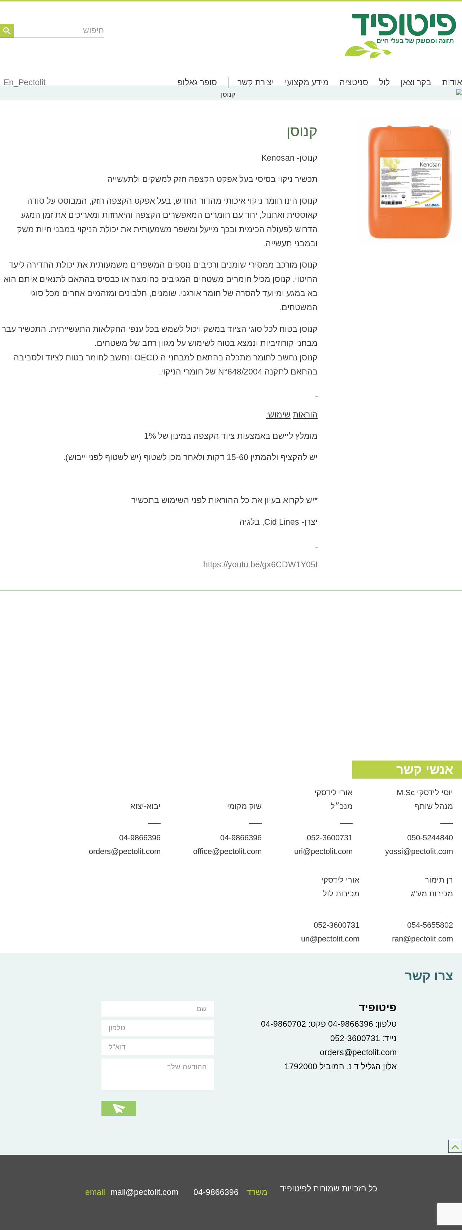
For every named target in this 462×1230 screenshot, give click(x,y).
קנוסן (302, 131)
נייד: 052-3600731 (363, 1038)
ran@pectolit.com (422, 938)
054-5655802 (430, 925)
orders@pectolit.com (125, 851)
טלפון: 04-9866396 (362, 1023)
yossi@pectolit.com (419, 851)
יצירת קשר (255, 82)
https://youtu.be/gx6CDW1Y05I (260, 564)
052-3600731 (330, 837)
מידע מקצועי (307, 82)
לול (384, 82)
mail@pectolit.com (131, 1192)
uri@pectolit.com (323, 851)
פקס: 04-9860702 (293, 1023)
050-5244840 (430, 837)
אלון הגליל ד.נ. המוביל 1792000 (340, 1066)
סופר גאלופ (197, 82)
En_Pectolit (24, 82)
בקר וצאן (416, 82)
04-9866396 (241, 837)
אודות (452, 82)
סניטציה (354, 82)
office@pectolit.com (227, 851)
